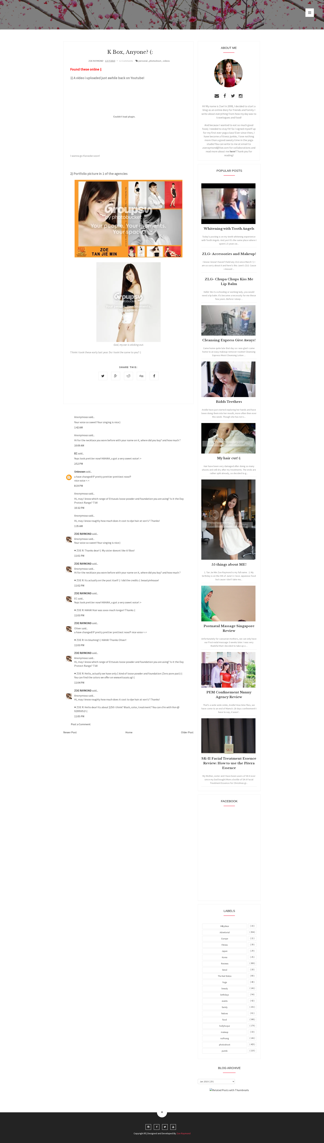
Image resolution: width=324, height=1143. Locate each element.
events (224, 1001)
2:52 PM (78, 463)
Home (128, 732)
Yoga (224, 982)
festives (224, 1013)
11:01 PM (79, 555)
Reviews (224, 963)
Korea (224, 957)
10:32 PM (79, 507)
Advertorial (225, 932)
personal (143, 60)
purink (224, 1050)
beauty (225, 988)
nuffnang (224, 1038)
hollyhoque (224, 1026)
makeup (224, 1032)
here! (233, 151)
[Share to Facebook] (154, 376)
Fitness (225, 944)
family (224, 1007)
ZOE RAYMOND (83, 533)
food (224, 1019)
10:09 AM (79, 445)
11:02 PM (79, 585)
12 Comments (126, 60)
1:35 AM (78, 526)
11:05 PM (79, 716)
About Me (221, 1099)
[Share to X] (102, 376)
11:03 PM (79, 615)
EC (76, 453)
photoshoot (155, 60)
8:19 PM (78, 485)
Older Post (187, 732)
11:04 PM (79, 682)
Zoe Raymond (184, 1133)
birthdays (224, 994)
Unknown (80, 471)
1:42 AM (78, 427)
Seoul (224, 969)
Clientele (237, 1099)
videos (166, 60)
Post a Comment (81, 724)
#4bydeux (224, 926)
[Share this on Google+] (115, 376)
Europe (224, 938)
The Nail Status (224, 976)
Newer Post (70, 732)
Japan (224, 951)
